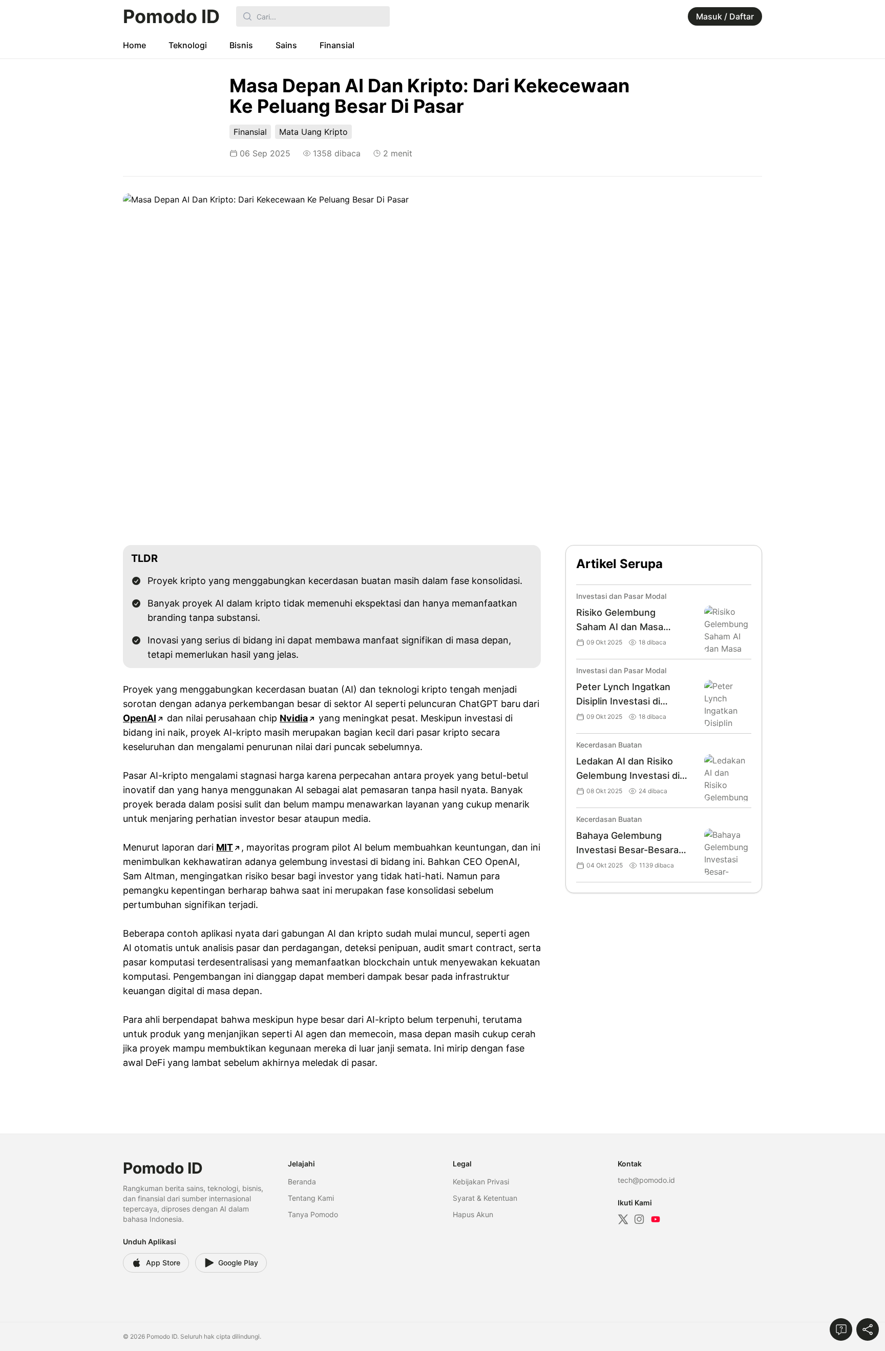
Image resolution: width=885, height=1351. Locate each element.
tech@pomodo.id (646, 1180)
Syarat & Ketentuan (485, 1198)
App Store (163, 1262)
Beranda (302, 1181)
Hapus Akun (473, 1214)
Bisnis (241, 45)
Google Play (238, 1262)
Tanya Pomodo (313, 1214)
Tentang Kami (311, 1198)
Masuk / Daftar (725, 16)
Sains (286, 45)
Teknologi (187, 45)
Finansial (337, 45)
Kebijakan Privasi (481, 1181)
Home (134, 45)
